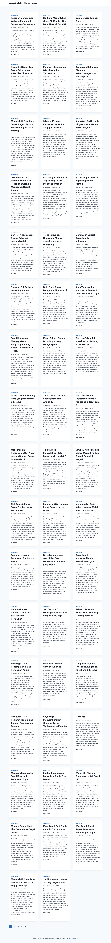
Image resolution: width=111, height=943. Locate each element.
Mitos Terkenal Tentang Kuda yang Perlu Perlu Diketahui (23, 398)
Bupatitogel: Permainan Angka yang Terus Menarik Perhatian (55, 180)
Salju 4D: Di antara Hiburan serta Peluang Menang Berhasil (87, 612)
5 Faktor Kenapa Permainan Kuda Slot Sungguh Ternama (54, 124)
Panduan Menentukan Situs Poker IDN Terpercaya (54, 70)
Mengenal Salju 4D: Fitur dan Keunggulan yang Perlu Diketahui (87, 666)
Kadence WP (74, 938)
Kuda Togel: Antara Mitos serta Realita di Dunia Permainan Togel (87, 290)
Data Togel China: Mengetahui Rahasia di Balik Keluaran (55, 290)
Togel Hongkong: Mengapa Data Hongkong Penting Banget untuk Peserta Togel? (22, 344)
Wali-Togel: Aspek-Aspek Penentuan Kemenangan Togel (85, 829)
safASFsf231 (16, 27)
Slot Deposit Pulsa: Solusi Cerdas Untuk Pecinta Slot (21, 507)
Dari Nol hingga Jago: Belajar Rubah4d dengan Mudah (22, 238)
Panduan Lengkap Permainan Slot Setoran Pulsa (23, 558)
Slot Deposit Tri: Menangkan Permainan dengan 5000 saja (55, 612)
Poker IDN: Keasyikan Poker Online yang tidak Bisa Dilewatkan (22, 70)
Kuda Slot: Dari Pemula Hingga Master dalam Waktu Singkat (87, 124)
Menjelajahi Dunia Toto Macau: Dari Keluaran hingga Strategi (23, 882)
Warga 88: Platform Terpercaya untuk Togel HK (88, 776)
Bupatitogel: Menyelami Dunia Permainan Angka (85, 558)
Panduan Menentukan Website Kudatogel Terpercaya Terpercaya (23, 21)
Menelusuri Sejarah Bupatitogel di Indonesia (86, 238)
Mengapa (80, 716)
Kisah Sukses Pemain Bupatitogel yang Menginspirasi (54, 341)
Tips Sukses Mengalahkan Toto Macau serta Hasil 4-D (54, 453)
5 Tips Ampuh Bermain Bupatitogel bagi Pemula (87, 180)
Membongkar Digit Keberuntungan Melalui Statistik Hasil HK (88, 507)
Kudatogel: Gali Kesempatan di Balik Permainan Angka (21, 666)
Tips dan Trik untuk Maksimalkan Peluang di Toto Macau (87, 341)
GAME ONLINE (14, 15)
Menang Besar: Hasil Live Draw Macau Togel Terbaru (23, 829)
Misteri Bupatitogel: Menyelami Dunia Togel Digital (55, 776)
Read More (15, 54)
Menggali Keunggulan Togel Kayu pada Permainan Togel (22, 776)
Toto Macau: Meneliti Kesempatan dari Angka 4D (54, 398)
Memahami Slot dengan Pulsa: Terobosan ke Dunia (55, 507)
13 (25, 926)
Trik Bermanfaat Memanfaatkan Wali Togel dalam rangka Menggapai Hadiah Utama (21, 183)
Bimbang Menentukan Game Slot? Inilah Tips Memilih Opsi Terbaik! (54, 21)
